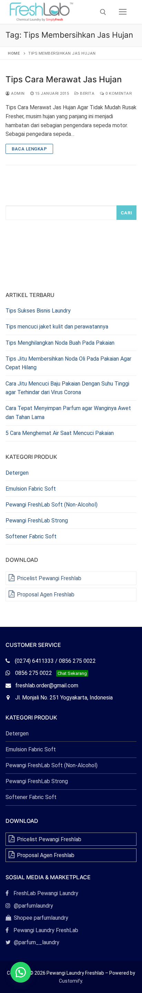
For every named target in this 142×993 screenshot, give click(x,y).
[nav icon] (123, 12)
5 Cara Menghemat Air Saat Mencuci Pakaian (60, 433)
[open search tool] (103, 12)
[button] (20, 972)
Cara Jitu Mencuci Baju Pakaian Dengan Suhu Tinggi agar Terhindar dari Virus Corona (67, 388)
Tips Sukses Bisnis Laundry (38, 310)
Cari (126, 212)
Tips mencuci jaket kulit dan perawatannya (57, 326)
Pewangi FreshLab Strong (37, 520)
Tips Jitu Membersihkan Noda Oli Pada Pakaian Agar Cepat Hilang (68, 363)
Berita (86, 93)
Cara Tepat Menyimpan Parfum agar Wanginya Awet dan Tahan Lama (68, 412)
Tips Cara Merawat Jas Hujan (64, 79)
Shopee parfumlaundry (37, 918)
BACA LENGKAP (29, 148)
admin (17, 93)
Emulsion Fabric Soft (31, 488)
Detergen (17, 473)
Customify (70, 981)
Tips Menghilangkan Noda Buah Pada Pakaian (60, 343)
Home (14, 53)
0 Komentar (118, 93)
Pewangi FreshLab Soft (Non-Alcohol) (52, 504)
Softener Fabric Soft (31, 536)
